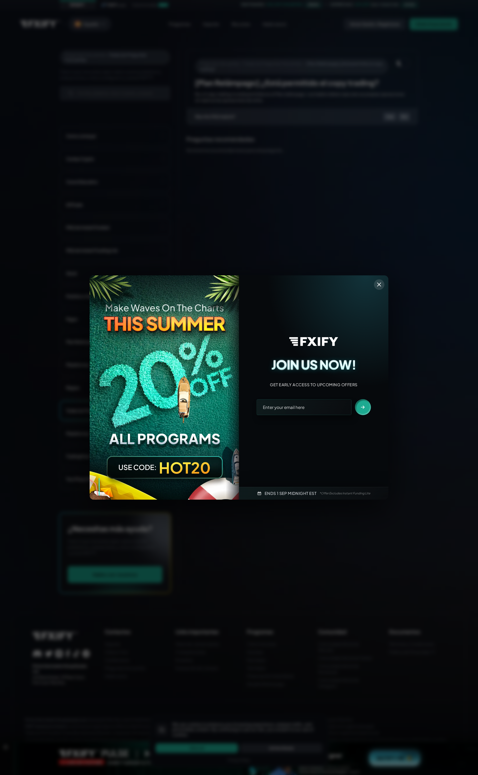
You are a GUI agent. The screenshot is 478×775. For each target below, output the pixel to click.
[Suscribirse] (363, 407)
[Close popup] (379, 284)
